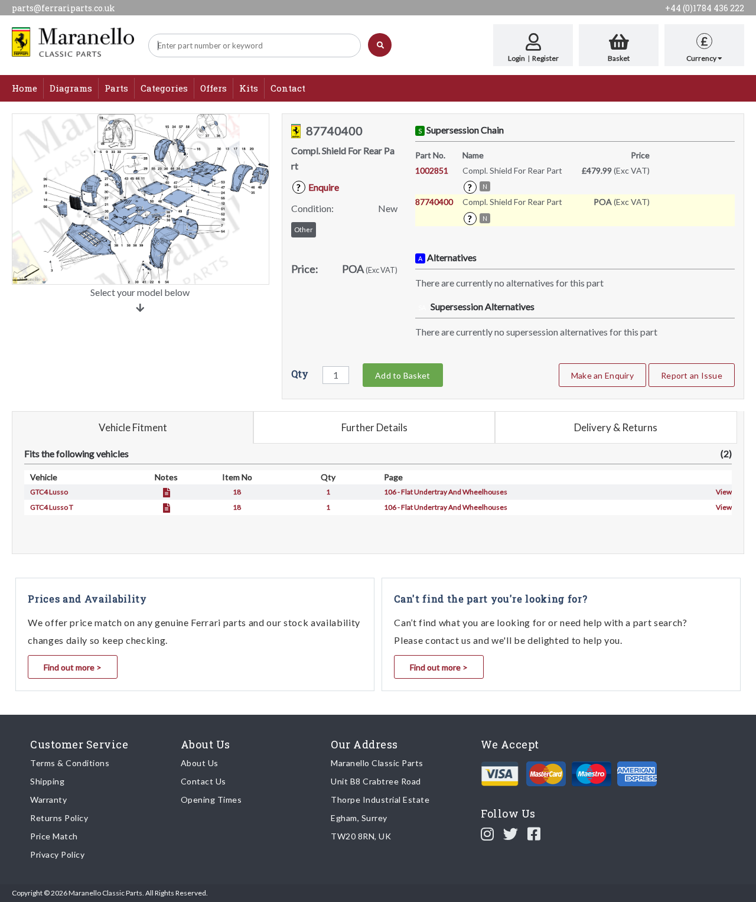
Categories (164, 88)
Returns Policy (59, 818)
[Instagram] (487, 833)
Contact (288, 88)
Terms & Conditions (69, 763)
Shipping (47, 781)
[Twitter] (511, 833)
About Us (200, 763)
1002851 (431, 170)
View (724, 491)
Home (24, 88)
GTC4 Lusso (49, 491)
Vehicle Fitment (133, 427)
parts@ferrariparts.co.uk (63, 8)
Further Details (374, 427)
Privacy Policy (57, 854)
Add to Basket (402, 375)
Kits (248, 88)
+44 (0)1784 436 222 (704, 8)
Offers (213, 88)
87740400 (434, 202)
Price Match (54, 836)
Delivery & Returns (615, 427)
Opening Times (211, 799)
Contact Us (203, 781)
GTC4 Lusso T (51, 507)
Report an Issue (691, 375)
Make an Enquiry (602, 375)
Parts (116, 88)
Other (303, 229)
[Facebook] (534, 833)
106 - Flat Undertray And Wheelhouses (445, 491)
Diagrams (71, 88)
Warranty (48, 799)
